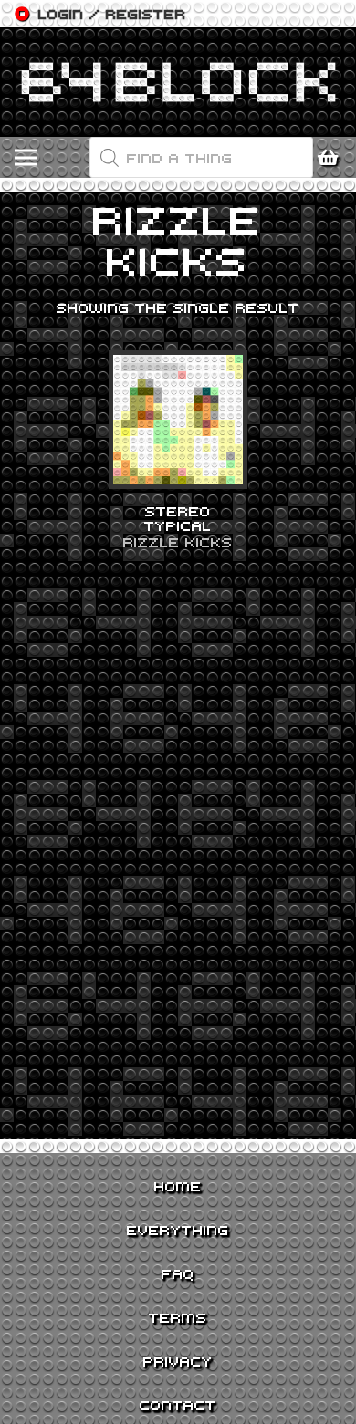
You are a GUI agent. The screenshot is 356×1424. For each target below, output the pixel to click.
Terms (178, 1317)
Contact (178, 1405)
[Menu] (25, 158)
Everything (178, 1230)
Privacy (178, 1361)
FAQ (178, 1273)
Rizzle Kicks (178, 541)
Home (178, 1186)
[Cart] (333, 158)
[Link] (178, 82)
